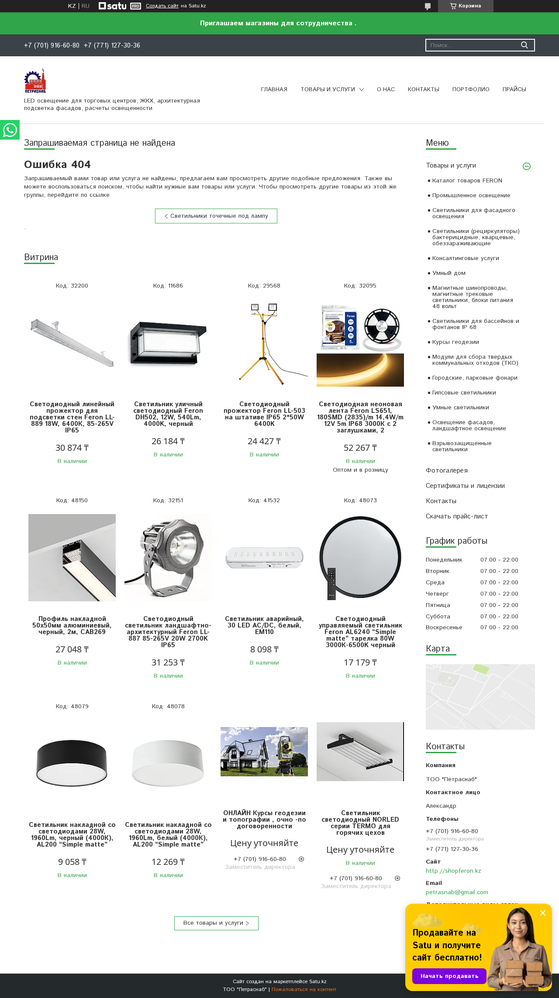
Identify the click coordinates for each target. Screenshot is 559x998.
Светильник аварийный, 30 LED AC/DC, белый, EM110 (264, 625)
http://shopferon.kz (453, 871)
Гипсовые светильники (464, 392)
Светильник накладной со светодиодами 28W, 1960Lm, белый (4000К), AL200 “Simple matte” (168, 835)
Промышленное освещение (471, 195)
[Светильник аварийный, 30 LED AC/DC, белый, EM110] (264, 558)
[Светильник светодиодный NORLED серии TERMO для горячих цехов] (360, 752)
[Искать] (524, 45)
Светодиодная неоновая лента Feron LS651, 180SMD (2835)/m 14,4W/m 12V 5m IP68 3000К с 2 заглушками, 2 (360, 417)
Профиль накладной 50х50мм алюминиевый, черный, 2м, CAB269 (72, 625)
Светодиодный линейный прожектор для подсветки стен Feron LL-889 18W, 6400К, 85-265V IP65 (72, 417)
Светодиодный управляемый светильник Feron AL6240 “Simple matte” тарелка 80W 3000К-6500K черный (360, 632)
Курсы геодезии (455, 342)
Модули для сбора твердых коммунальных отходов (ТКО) (475, 360)
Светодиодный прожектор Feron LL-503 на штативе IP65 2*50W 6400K (264, 414)
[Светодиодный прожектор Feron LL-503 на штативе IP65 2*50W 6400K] (264, 343)
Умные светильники (460, 407)
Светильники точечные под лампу (219, 216)
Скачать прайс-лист (457, 516)
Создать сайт (162, 6)
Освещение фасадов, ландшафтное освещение (469, 425)
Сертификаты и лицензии (465, 485)
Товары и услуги (327, 90)
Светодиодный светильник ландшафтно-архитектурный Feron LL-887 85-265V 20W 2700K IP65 (168, 632)
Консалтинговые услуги (465, 258)
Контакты (423, 90)
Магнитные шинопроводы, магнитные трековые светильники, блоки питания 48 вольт (472, 297)
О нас (386, 90)
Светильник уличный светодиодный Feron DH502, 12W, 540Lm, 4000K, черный (168, 414)
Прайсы (514, 90)
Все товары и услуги (213, 923)
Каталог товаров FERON (467, 180)
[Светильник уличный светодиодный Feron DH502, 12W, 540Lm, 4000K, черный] (168, 343)
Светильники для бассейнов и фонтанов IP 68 (475, 324)
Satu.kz (318, 981)
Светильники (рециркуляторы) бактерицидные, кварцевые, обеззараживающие (476, 237)
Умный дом (449, 273)
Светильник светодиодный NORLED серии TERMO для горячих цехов (360, 823)
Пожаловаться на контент (304, 989)
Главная (274, 90)
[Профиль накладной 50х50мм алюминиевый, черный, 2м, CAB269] (72, 558)
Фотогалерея (447, 470)
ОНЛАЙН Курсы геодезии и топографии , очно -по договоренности (264, 820)
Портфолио (471, 90)
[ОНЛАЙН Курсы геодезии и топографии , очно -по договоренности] (264, 752)
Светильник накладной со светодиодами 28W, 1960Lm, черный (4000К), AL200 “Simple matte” (72, 835)
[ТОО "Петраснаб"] (35, 79)
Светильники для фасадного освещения (473, 213)
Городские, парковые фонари (475, 378)
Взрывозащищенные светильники (462, 446)
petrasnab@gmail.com (457, 892)
